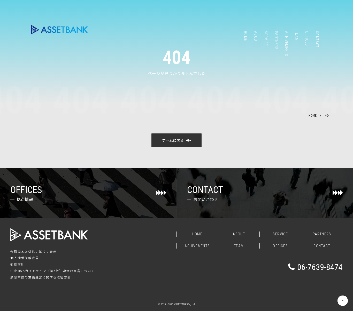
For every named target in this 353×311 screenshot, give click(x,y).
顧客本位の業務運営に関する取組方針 (40, 277)
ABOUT (239, 234)
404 (327, 115)
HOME (313, 115)
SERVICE (280, 234)
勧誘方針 (17, 264)
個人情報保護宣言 (24, 258)
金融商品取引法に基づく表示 (33, 252)
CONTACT (321, 246)
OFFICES (280, 246)
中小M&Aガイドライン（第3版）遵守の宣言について (52, 271)
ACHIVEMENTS (197, 246)
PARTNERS (322, 234)
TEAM (239, 246)
